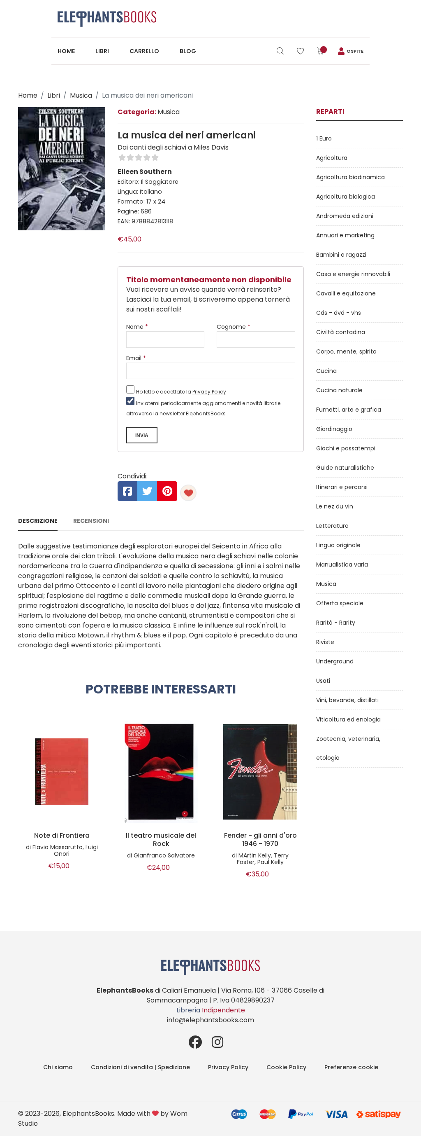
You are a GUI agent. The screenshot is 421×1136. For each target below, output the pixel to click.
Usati (323, 681)
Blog (188, 51)
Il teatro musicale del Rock (161, 840)
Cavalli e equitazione (346, 293)
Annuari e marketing (345, 235)
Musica (81, 95)
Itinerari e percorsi (342, 487)
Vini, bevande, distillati (347, 700)
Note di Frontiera (62, 836)
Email (136, 358)
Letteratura (332, 526)
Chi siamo (58, 1067)
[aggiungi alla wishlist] (188, 493)
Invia (141, 435)
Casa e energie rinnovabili (353, 274)
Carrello (144, 51)
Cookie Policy (286, 1067)
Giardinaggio (334, 429)
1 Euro (324, 138)
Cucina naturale (339, 390)
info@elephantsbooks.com (210, 1020)
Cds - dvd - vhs (338, 313)
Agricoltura (331, 158)
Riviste (325, 642)
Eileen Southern (145, 171)
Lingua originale (338, 545)
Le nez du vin (334, 506)
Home (66, 51)
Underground (335, 661)
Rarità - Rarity (335, 622)
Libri (102, 51)
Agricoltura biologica (345, 196)
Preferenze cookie (351, 1067)
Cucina (326, 371)
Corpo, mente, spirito (346, 351)
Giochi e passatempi (345, 448)
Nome (137, 327)
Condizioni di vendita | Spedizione (140, 1067)
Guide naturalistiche (345, 468)
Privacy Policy (209, 391)
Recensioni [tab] (91, 521)
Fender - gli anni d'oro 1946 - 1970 (260, 840)
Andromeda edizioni (344, 216)
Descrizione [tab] (38, 521)
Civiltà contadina (340, 332)
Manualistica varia (342, 564)
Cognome (233, 327)
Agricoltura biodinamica (350, 177)
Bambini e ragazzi (341, 255)
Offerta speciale (339, 603)
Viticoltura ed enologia (348, 719)
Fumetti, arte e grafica (348, 409)
